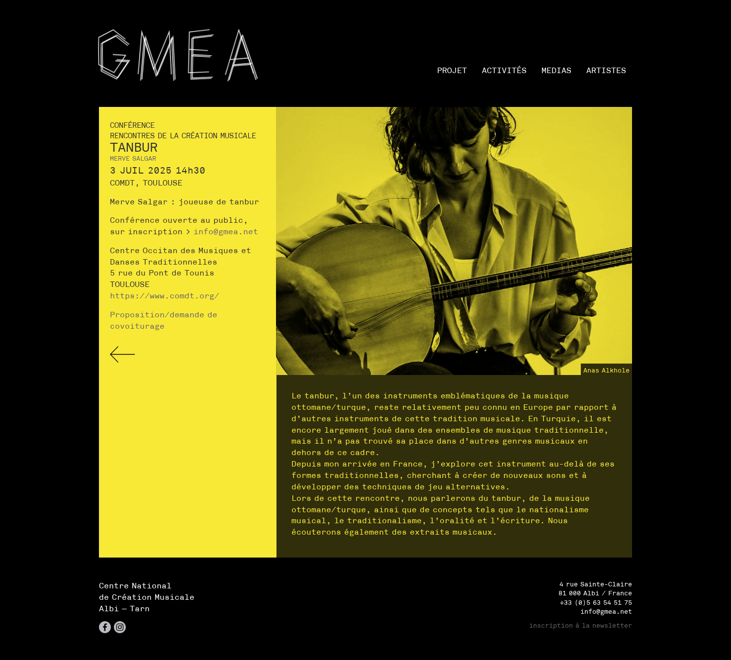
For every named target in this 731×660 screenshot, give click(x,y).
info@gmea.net (225, 231)
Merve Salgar (133, 158)
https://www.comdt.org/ (164, 295)
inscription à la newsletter (580, 625)
